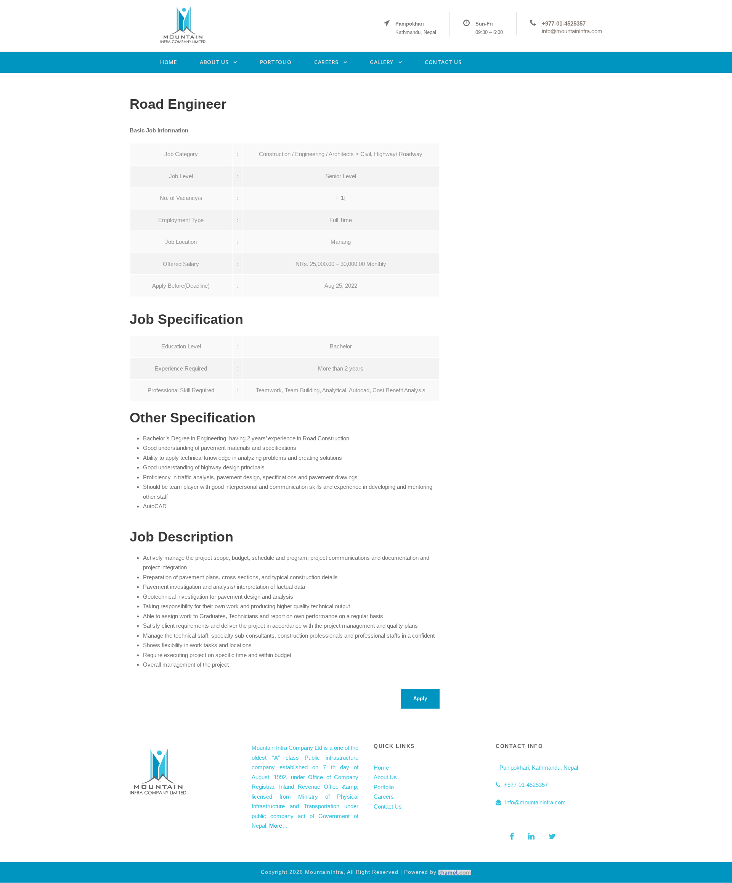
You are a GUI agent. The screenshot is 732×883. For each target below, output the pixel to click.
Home (381, 767)
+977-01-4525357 (564, 23)
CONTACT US (443, 62)
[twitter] (552, 836)
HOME (168, 62)
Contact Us (388, 806)
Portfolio (384, 787)
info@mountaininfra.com (572, 31)
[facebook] (512, 836)
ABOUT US (214, 62)
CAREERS (326, 62)
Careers (384, 796)
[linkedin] (531, 836)
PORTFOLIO (276, 62)
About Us (385, 777)
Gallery (381, 62)
